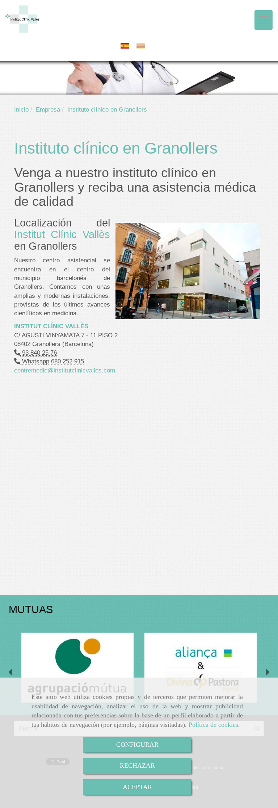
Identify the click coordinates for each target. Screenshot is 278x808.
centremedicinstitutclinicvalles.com (64, 370)
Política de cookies (213, 724)
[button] (11, 673)
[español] (127, 46)
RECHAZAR (137, 765)
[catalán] (142, 46)
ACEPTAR (137, 787)
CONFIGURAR (137, 744)
